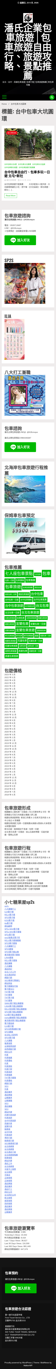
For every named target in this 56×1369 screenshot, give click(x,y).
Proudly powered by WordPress (18, 1363)
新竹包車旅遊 (28, 636)
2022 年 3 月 (9, 683)
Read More (10, 195)
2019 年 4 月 (9, 766)
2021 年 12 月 (10, 692)
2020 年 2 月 (9, 737)
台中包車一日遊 (11, 600)
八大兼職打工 (10, 909)
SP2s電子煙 (9, 935)
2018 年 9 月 (9, 786)
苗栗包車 (22, 646)
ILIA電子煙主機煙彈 (12, 1015)
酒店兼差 (8, 1092)
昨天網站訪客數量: (12, 1238)
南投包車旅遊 (23, 594)
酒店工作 (8, 1163)
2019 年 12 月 (10, 743)
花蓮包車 (22, 640)
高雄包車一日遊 (35, 651)
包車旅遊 (13, 587)
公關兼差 (8, 1098)
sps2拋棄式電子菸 (12, 937)
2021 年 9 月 (9, 700)
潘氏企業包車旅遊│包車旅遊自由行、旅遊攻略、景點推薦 (28, 52)
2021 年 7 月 (9, 703)
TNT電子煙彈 (10, 1078)
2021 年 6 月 (9, 706)
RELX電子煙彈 (10, 960)
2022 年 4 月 (9, 680)
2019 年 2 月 (9, 772)
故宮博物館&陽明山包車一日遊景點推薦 (21, 880)
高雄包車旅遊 (11, 656)
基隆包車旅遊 (9, 624)
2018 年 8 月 (9, 789)
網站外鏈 (8, 1112)
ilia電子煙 (8, 923)
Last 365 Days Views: (14, 1246)
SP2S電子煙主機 (11, 952)
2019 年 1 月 (9, 775)
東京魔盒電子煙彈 (12, 955)
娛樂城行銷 (9, 1141)
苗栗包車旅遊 (11, 651)
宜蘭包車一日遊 (38, 624)
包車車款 (8, 1066)
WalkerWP (28, 1365)
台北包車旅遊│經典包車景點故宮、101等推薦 (23, 883)
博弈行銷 (8, 1138)
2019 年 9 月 (9, 752)
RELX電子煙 (9, 915)
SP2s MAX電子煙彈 (12, 932)
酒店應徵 (8, 1095)
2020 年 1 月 (9, 740)
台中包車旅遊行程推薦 (27, 167)
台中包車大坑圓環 (24, 164)
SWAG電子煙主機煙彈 (13, 1003)
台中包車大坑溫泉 (38, 164)
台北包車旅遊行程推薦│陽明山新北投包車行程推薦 (26, 886)
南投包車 (38, 587)
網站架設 (8, 983)
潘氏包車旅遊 (11, 180)
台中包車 (37, 594)
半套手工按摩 (10, 1169)
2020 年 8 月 (9, 723)
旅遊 (36, 636)
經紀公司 (8, 1052)
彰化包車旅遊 (9, 636)
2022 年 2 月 (9, 686)
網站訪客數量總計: (12, 1249)
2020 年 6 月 (9, 729)
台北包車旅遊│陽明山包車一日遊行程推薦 (22, 889)
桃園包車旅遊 (10, 641)
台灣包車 (20, 618)
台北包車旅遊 (30, 612)
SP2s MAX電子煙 (11, 929)
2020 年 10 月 (10, 717)
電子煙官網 (9, 1023)
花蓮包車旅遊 (11, 646)
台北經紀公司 (10, 1195)
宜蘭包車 (22, 623)
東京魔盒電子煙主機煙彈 (14, 1020)
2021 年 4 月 (9, 709)
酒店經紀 (8, 969)
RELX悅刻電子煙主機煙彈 (15, 1009)
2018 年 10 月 (10, 783)
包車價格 (20, 580)
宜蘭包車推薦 (9, 630)
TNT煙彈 (8, 995)
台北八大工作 (10, 972)
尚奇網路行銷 (10, 1049)
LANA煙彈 (8, 957)
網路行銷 (8, 977)
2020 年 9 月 (9, 720)
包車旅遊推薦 (28, 587)
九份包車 (38, 574)
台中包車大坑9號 (10, 164)
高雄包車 (22, 651)
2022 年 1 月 (9, 689)
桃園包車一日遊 (45, 636)
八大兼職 (8, 966)
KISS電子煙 (9, 920)
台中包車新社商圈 (10, 167)
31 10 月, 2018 (25, 180)
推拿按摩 (8, 1043)
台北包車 (42, 605)
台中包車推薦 (40, 599)
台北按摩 (8, 1172)
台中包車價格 (26, 600)
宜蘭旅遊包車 (41, 630)
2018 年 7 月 (9, 792)
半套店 (7, 1175)
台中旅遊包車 (29, 606)
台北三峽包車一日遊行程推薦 (16, 877)
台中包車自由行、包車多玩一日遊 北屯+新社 (27, 174)
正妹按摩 (8, 1178)
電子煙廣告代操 (11, 986)
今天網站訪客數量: (12, 1232)
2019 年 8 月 (9, 755)
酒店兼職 (8, 963)
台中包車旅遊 (14, 605)
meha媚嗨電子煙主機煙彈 (15, 1018)
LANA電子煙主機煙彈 (13, 1006)
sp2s (6, 906)
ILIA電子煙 (9, 912)
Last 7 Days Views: (12, 1240)
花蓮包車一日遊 (35, 641)
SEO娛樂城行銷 (11, 1143)
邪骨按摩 (8, 1158)
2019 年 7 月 (9, 757)
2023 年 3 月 (9, 674)
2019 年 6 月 (9, 760)
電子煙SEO (9, 989)
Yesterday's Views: (12, 1235)
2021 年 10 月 (10, 697)
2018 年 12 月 (10, 777)
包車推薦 (30, 580)
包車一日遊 (9, 580)
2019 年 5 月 (9, 763)
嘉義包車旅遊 (42, 618)
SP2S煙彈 (8, 949)
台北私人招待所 (11, 1035)
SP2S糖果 (8, 1032)
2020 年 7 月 (9, 726)
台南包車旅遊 (10, 618)
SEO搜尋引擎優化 (12, 980)
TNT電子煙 (9, 992)
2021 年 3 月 (9, 712)
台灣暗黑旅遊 (10, 1046)
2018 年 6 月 (9, 795)
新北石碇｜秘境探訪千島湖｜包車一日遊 (21, 829)
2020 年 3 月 (9, 735)
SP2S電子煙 (9, 917)
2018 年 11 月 (10, 780)
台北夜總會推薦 (11, 1155)
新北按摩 (8, 1198)
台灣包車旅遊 (31, 618)
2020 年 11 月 (10, 715)
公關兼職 (8, 1100)
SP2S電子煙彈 (10, 943)
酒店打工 (8, 1189)
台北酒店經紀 (10, 975)
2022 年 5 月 (9, 677)
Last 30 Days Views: (13, 1243)
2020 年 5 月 (9, 732)
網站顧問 (8, 926)
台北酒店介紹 (10, 1152)
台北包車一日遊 (12, 613)
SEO (6, 1086)
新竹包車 (19, 636)
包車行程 (8, 1069)
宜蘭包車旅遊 (25, 630)
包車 (46, 573)
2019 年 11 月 (10, 746)
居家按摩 (8, 1201)
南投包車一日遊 (11, 594)
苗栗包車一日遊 (33, 646)
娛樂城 (7, 1129)
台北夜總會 (9, 1146)
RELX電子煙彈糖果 (12, 940)
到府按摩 (8, 1203)
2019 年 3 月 (9, 769)
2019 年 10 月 (10, 749)
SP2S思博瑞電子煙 (12, 1029)
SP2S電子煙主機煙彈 (13, 1012)
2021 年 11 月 (10, 694)
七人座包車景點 (19, 573)
